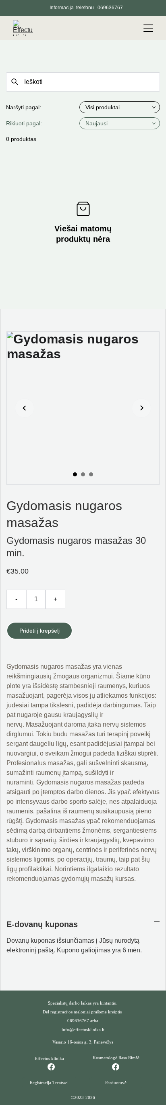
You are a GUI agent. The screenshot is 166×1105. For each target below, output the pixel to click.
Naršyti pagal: (23, 107)
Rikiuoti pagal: (24, 123)
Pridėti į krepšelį (39, 630)
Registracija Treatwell (50, 1082)
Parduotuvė (116, 1082)
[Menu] (148, 28)
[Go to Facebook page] (55, 1066)
